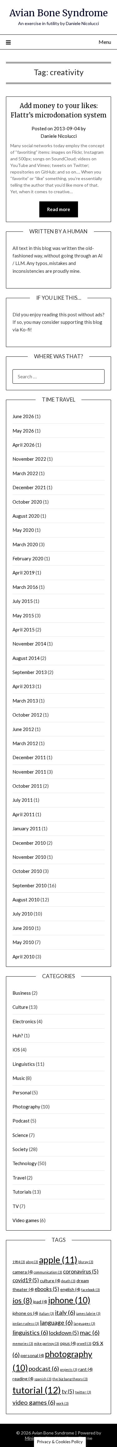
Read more (58, 209)
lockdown (64, 1333)
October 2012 (27, 715)
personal (32, 1355)
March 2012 (25, 743)
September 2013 (29, 672)
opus (68, 1343)
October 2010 (27, 871)
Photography (26, 1106)
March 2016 (25, 587)
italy (65, 1312)
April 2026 (23, 445)
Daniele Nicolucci (59, 136)
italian (46, 1313)
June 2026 (23, 416)
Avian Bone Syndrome (58, 13)
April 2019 (23, 572)
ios (22, 1300)
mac (90, 1332)
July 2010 (22, 913)
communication (48, 1272)
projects (68, 1369)
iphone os (25, 1313)
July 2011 (22, 800)
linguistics (30, 1332)
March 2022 (25, 473)
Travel (19, 1177)
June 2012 (23, 729)
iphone (69, 1300)
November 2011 (29, 772)
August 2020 (26, 516)
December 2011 (29, 757)
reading (22, 1378)
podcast (44, 1368)
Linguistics (23, 1064)
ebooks (47, 1289)
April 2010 (23, 956)
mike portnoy (46, 1343)
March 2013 (25, 700)
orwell (84, 1343)
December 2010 (29, 843)
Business (21, 993)
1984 (18, 1262)
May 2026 (23, 430)
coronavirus (81, 1271)
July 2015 (22, 601)
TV (15, 1206)
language (56, 1322)
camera (22, 1271)
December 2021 (29, 487)
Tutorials (22, 1192)
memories (22, 1343)
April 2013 (23, 686)
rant (85, 1369)
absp (32, 1262)
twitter (83, 1392)
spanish (42, 1379)
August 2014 (26, 658)
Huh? (17, 1035)
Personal (21, 1092)
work (62, 1403)
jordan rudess (25, 1323)
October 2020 (27, 502)
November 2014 (29, 643)
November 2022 (29, 459)
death (68, 1281)
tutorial (36, 1389)
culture (50, 1280)
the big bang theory (70, 1379)
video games (33, 1402)
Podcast (21, 1120)
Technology (24, 1163)
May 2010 (23, 942)
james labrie (88, 1313)
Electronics (24, 1021)
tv (68, 1391)
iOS (16, 1049)
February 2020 (27, 558)
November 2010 (29, 857)
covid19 (25, 1280)
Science (20, 1135)
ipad (40, 1301)
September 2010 (29, 885)
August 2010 (26, 899)
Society (20, 1149)
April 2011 (23, 814)
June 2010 (23, 928)
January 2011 (26, 828)
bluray (85, 1262)
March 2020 (25, 544)
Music (18, 1078)
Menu (105, 42)
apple (58, 1259)
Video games (25, 1220)
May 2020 (23, 530)
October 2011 (27, 786)
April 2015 (23, 629)
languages (84, 1323)
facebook (90, 1290)
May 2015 (23, 615)
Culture (20, 1007)
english (70, 1289)
